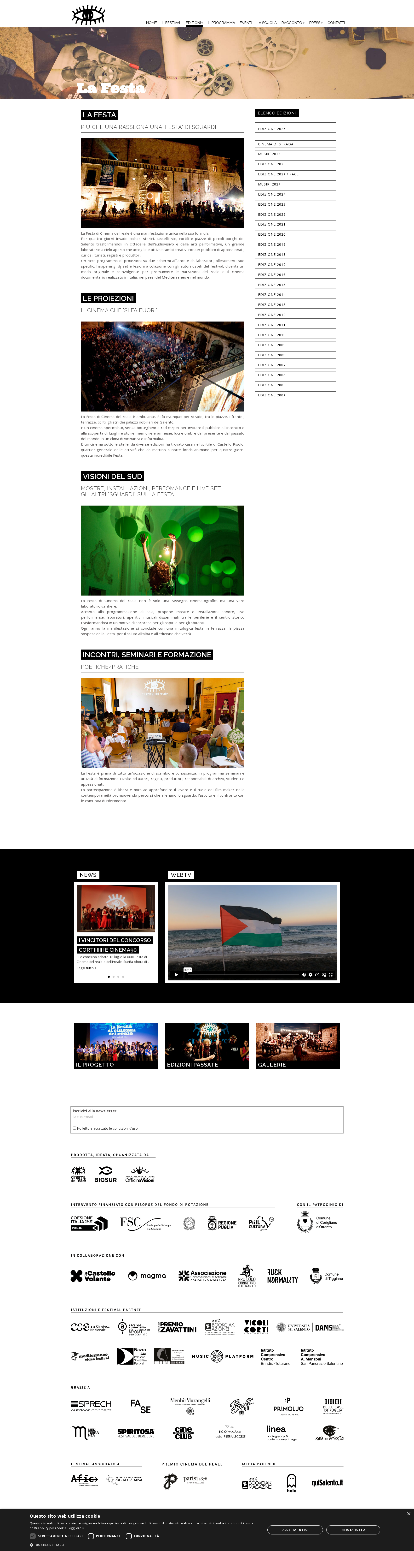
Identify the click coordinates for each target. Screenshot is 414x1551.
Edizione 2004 (272, 395)
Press (314, 23)
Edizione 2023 (272, 204)
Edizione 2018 (272, 254)
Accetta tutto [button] (295, 1530)
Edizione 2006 (272, 375)
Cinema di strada (275, 144)
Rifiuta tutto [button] (353, 1530)
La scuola (267, 23)
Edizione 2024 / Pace (278, 174)
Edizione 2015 (272, 284)
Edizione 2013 (272, 304)
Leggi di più (76, 1528)
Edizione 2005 (272, 385)
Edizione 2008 (272, 355)
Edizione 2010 (272, 335)
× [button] (408, 1514)
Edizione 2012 (272, 314)
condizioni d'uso (125, 1128)
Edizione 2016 (272, 274)
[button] (144, 1544)
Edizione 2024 (272, 194)
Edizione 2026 (272, 128)
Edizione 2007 (272, 365)
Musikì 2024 (269, 184)
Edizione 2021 (272, 224)
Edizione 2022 (272, 214)
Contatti (336, 23)
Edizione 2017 (272, 264)
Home (151, 23)
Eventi (246, 23)
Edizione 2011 (272, 324)
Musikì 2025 (269, 154)
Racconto (292, 23)
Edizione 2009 (272, 345)
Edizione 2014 (272, 294)
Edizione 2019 (272, 244)
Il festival (171, 23)
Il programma (221, 23)
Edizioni (193, 23)
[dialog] (207, 1530)
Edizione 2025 (272, 164)
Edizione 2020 (272, 234)
